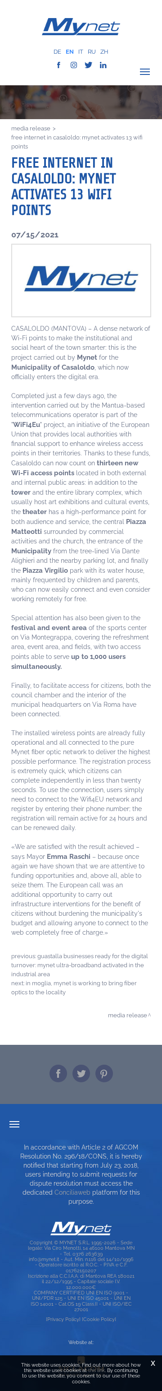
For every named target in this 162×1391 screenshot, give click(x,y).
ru (92, 51)
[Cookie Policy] (99, 1319)
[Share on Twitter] (81, 1073)
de (57, 51)
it (80, 51)
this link (96, 1370)
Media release (30, 128)
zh (104, 51)
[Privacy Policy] (63, 1319)
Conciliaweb (72, 1192)
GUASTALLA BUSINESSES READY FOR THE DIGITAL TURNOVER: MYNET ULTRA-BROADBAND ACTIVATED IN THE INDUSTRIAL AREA (79, 965)
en (70, 51)
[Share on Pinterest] (104, 1073)
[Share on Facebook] (58, 1073)
